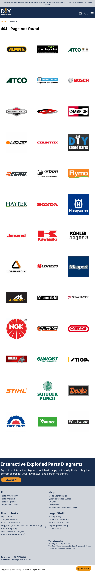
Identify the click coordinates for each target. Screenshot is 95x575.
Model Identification (57, 495)
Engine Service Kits (10, 504)
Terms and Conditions (58, 519)
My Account (6, 516)
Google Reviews (8, 519)
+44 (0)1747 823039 (18, 557)
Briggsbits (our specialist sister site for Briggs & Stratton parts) (22, 527)
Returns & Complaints (58, 522)
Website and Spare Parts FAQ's (62, 507)
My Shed (52, 501)
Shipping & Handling (58, 525)
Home (3, 21)
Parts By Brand (8, 498)
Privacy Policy (54, 516)
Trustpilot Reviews (9, 522)
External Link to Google (12, 531)
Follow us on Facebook (11, 534)
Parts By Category (9, 495)
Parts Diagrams (8, 501)
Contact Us (53, 504)
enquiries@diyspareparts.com (18, 559)
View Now (11, 480)
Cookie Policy (54, 528)
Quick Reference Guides (59, 498)
